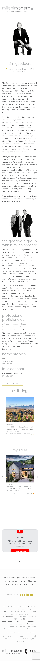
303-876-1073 (19, 619)
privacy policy (28, 621)
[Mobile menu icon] (36, 9)
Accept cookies (20, 551)
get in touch (12, 383)
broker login (29, 584)
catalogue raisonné (29, 578)
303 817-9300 (8, 376)
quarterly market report (12, 578)
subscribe (9, 584)
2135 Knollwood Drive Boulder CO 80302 (20, 486)
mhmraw (22, 581)
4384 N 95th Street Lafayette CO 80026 (19, 427)
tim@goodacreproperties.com (13, 373)
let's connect (19, 584)
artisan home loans (10, 581)
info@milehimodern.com (11, 621)
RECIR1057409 (14, 431)
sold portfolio (31, 581)
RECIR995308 (14, 490)
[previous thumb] (3, 417)
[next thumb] (37, 417)
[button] (4, 3)
